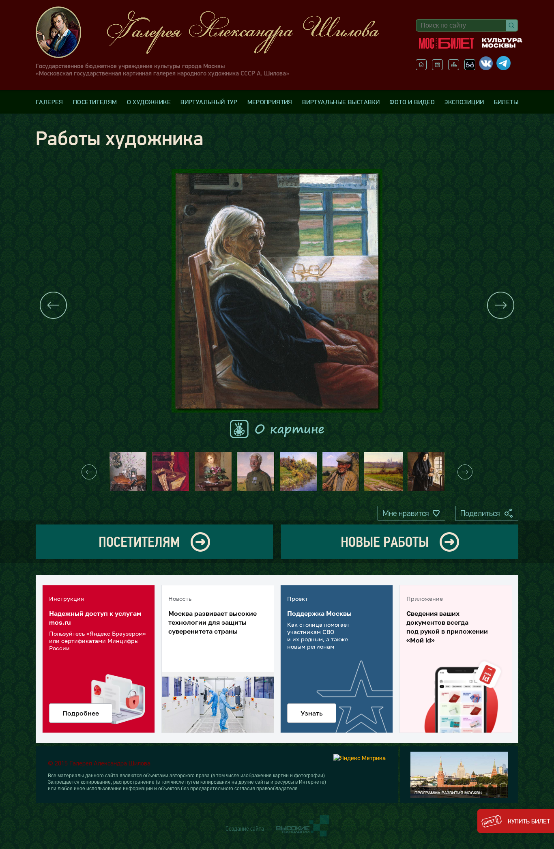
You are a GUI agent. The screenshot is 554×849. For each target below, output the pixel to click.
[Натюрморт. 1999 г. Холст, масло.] (128, 471)
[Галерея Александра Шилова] (216, 32)
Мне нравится (406, 513)
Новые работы (385, 542)
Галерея (49, 101)
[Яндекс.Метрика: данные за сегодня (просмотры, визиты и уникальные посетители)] (359, 757)
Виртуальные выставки (341, 101)
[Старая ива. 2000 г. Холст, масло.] (298, 471)
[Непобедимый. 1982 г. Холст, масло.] (255, 471)
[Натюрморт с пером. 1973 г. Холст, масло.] (170, 471)
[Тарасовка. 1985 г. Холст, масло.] (383, 471)
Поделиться (480, 513)
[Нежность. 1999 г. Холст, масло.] (213, 471)
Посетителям (95, 101)
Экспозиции (464, 101)
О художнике (149, 101)
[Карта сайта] (453, 67)
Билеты (506, 101)
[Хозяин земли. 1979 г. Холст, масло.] (341, 471)
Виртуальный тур (208, 101)
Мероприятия (269, 101)
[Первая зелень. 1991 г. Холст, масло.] (426, 471)
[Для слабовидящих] (469, 67)
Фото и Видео (412, 101)
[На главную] (421, 67)
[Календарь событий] (437, 67)
